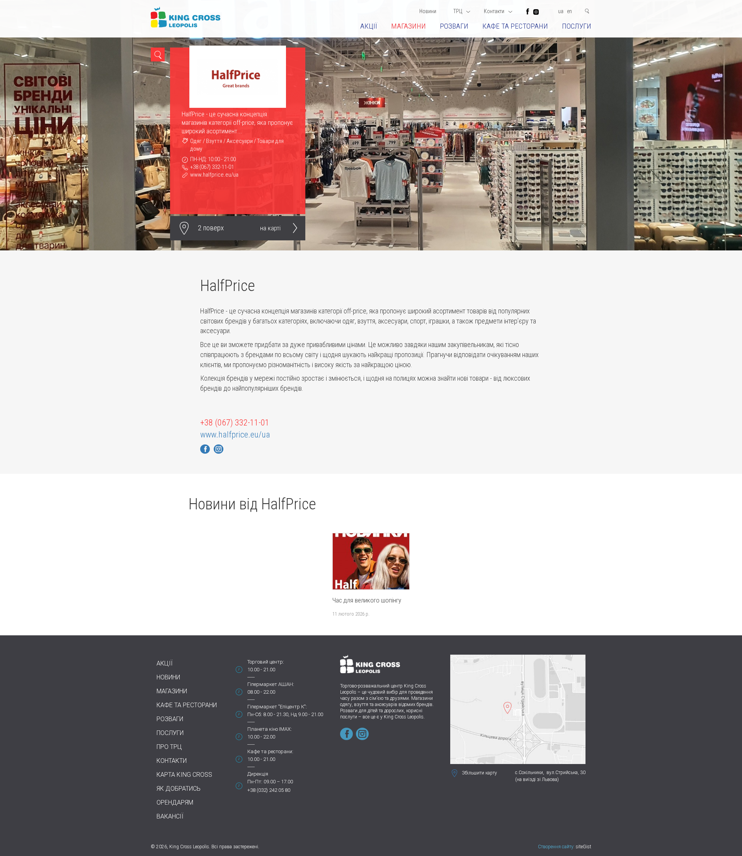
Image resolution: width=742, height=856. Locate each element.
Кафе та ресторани (515, 26)
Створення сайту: (556, 846)
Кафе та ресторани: (270, 751)
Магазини (408, 26)
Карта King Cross (184, 774)
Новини (427, 11)
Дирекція (257, 774)
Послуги (576, 26)
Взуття (214, 141)
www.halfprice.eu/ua (214, 174)
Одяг (196, 141)
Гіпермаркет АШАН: (270, 684)
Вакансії (170, 816)
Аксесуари (239, 141)
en (569, 11)
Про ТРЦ (169, 746)
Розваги (454, 26)
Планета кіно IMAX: (269, 729)
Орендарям (175, 802)
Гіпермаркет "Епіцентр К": (277, 707)
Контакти (172, 760)
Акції (368, 26)
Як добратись (179, 788)
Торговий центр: (265, 662)
